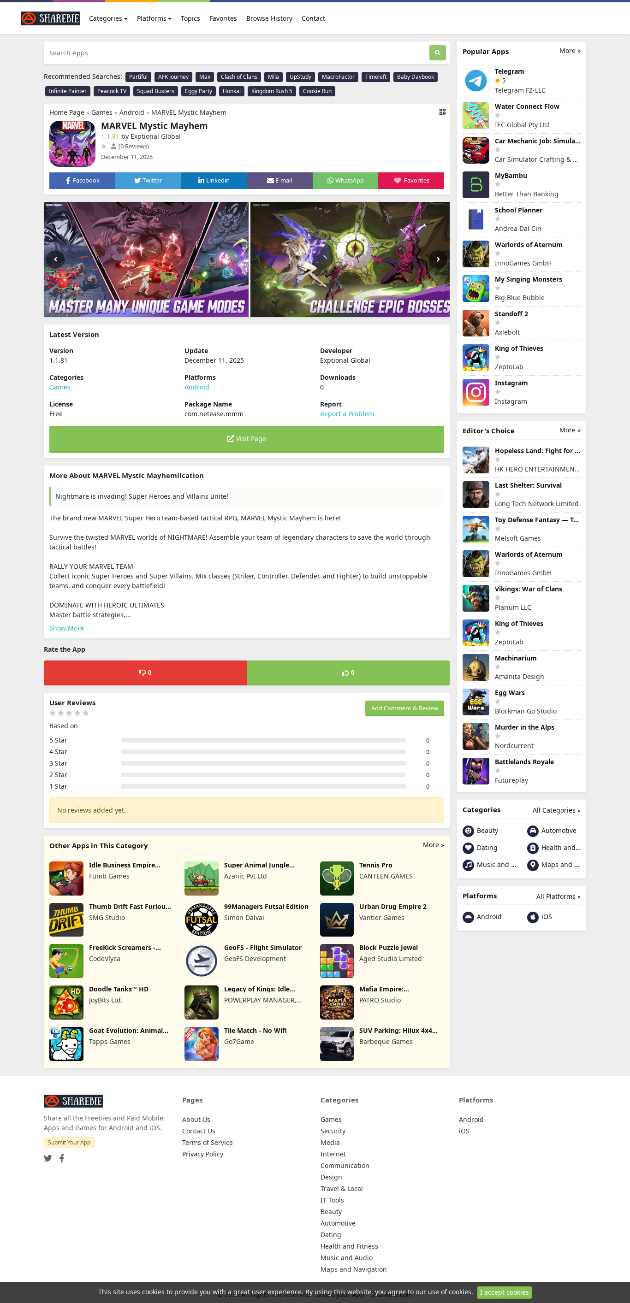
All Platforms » (558, 896)
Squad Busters (155, 91)
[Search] (437, 52)
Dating (486, 847)
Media (330, 1142)
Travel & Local (342, 1188)
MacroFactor (338, 77)
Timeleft (375, 77)
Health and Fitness (560, 847)
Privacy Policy (202, 1154)
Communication (345, 1165)
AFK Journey (173, 77)
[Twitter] (48, 1155)
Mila (273, 77)
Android (131, 112)
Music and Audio (495, 864)
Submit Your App (69, 1142)
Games (102, 112)
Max (204, 77)
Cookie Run (317, 91)
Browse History (269, 18)
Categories (105, 18)
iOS (546, 916)
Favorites (223, 18)
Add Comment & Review (404, 708)
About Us (196, 1119)
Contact (313, 18)
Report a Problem (347, 413)
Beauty (486, 830)
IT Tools (332, 1200)
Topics (190, 18)
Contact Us (198, 1130)
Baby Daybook (415, 77)
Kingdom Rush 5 (271, 91)
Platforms (151, 18)
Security (333, 1130)
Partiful (138, 77)
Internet (333, 1154)
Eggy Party (198, 91)
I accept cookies (504, 1292)
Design (331, 1177)
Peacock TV (111, 91)
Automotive (558, 830)
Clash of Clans (239, 77)
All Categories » (557, 810)
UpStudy (300, 77)
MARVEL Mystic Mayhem (188, 112)
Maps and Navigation (560, 864)
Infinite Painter (68, 91)
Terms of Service (207, 1142)
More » (433, 844)
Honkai (232, 91)
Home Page (66, 112)
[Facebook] (60, 1155)
